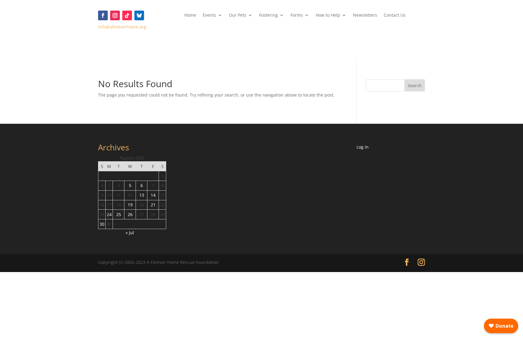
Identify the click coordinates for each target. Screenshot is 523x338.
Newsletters (365, 15)
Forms (297, 15)
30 (102, 224)
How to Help (328, 15)
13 (141, 195)
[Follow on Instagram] (115, 15)
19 (130, 205)
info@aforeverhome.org (122, 27)
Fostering (268, 15)
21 (153, 205)
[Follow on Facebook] (103, 15)
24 (109, 214)
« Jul (130, 232)
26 (130, 214)
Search (415, 85)
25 (118, 214)
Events (209, 15)
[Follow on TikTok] (127, 15)
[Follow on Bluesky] (139, 15)
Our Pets (237, 15)
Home (190, 15)
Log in (363, 147)
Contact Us (395, 15)
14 (153, 195)
